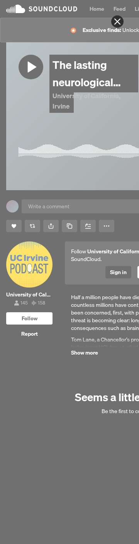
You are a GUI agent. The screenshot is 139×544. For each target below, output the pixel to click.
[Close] (117, 21)
